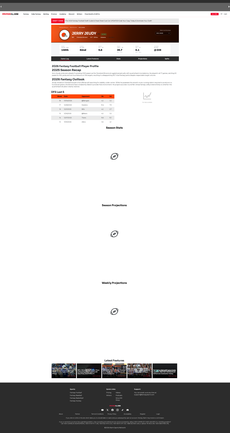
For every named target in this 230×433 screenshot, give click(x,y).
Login (225, 14)
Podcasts (119, 395)
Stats (118, 59)
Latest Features (93, 59)
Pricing (108, 392)
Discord (71, 14)
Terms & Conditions (97, 414)
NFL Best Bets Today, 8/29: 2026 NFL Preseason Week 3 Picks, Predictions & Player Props (63, 371)
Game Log (65, 59)
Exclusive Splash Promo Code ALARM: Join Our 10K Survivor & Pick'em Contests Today (164, 371)
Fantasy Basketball (76, 398)
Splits (167, 59)
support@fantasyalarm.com (144, 395)
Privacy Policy (112, 414)
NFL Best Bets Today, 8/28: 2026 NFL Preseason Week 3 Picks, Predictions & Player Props (138, 371)
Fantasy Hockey (75, 401)
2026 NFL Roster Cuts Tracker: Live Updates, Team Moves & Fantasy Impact (114, 371)
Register (142, 414)
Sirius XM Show (119, 399)
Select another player (165, 30)
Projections (142, 59)
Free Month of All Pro (92, 14)
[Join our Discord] (221, 14)
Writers (79, 14)
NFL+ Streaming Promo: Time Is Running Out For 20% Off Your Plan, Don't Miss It (88, 371)
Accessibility (127, 414)
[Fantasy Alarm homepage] (10, 14)
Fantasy (26, 14)
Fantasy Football (76, 392)
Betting (46, 14)
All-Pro (214, 14)
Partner (77, 414)
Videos (118, 392)
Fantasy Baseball (76, 395)
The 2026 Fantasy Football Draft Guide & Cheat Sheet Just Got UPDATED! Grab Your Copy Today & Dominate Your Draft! (108, 21)
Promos (54, 14)
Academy (62, 14)
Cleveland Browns (63, 27)
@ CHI (157, 50)
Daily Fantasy (36, 14)
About (61, 414)
